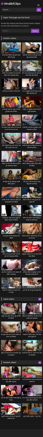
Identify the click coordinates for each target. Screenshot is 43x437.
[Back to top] (36, 431)
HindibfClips (12, 4)
